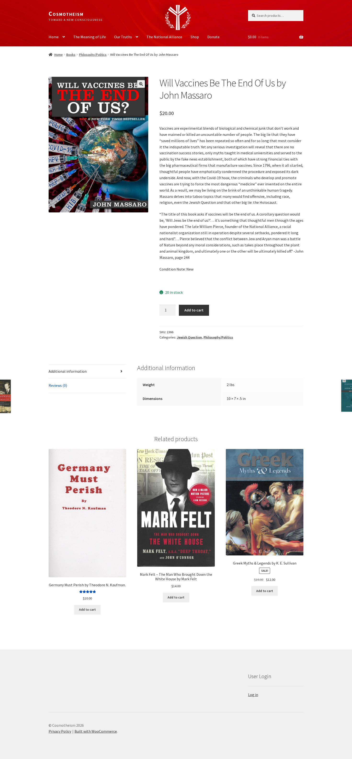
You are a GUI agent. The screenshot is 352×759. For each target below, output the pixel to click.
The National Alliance (164, 36)
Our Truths (123, 36)
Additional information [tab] (68, 371)
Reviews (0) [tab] (58, 385)
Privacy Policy (60, 731)
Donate (213, 36)
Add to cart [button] (87, 609)
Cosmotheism (66, 13)
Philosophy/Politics (93, 54)
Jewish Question (189, 337)
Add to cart (194, 310)
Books (70, 54)
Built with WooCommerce (95, 731)
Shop (195, 36)
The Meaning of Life (89, 36)
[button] (141, 84)
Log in (253, 694)
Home (54, 36)
